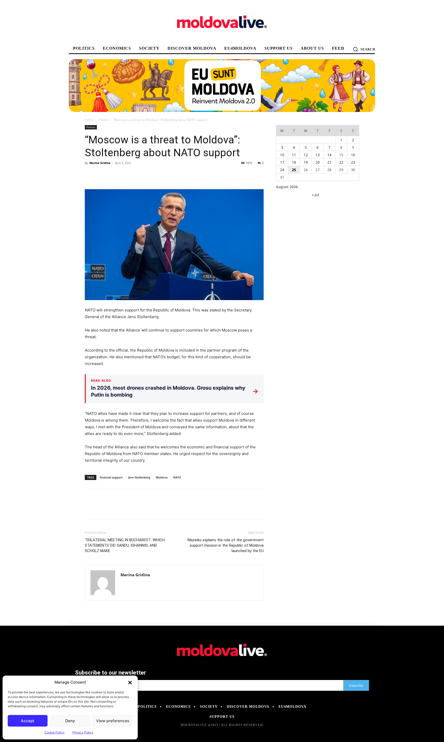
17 (282, 162)
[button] (130, 682)
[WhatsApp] (125, 174)
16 (353, 154)
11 (294, 154)
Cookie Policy (54, 732)
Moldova (162, 477)
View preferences (112, 720)
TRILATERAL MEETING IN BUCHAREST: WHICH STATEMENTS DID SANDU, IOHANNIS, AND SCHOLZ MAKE (125, 545)
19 (306, 162)
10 (282, 154)
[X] (102, 174)
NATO (177, 477)
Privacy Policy (82, 732)
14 (329, 154)
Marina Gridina (99, 163)
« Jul (315, 194)
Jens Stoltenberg (139, 477)
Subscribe (356, 685)
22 (341, 162)
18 (294, 162)
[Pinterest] (113, 174)
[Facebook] (90, 174)
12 (306, 154)
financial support (111, 477)
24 (282, 169)
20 (318, 162)
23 (353, 162)
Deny (70, 720)
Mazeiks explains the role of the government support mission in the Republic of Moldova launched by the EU (226, 545)
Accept (27, 720)
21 (329, 162)
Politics (103, 120)
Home (89, 120)
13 (318, 154)
